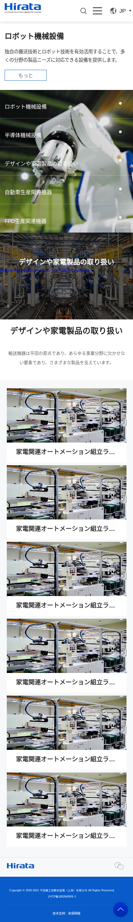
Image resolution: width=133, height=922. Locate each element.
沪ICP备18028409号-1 (62, 896)
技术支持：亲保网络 (66, 913)
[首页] (22, 8)
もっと (25, 75)
